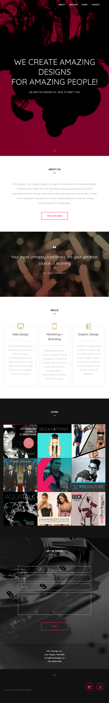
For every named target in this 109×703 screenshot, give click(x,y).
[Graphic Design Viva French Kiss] (88, 441)
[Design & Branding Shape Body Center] (54, 509)
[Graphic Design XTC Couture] (88, 475)
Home (54, 675)
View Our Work (54, 216)
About (62, 4)
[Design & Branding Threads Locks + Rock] (88, 509)
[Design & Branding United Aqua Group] (20, 509)
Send (54, 626)
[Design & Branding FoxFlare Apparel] (54, 475)
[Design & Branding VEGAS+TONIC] (54, 441)
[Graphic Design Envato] (20, 441)
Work (84, 4)
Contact (95, 4)
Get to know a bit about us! (54, 151)
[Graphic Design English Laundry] (20, 475)
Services (73, 4)
